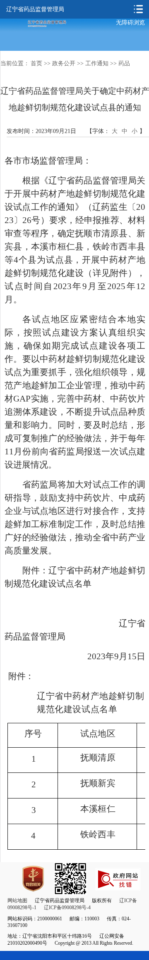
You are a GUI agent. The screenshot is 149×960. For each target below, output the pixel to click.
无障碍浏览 (130, 22)
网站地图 (17, 900)
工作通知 (96, 63)
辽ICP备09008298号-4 (67, 907)
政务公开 (63, 63)
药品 (124, 63)
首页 (36, 63)
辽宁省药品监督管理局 (35, 9)
